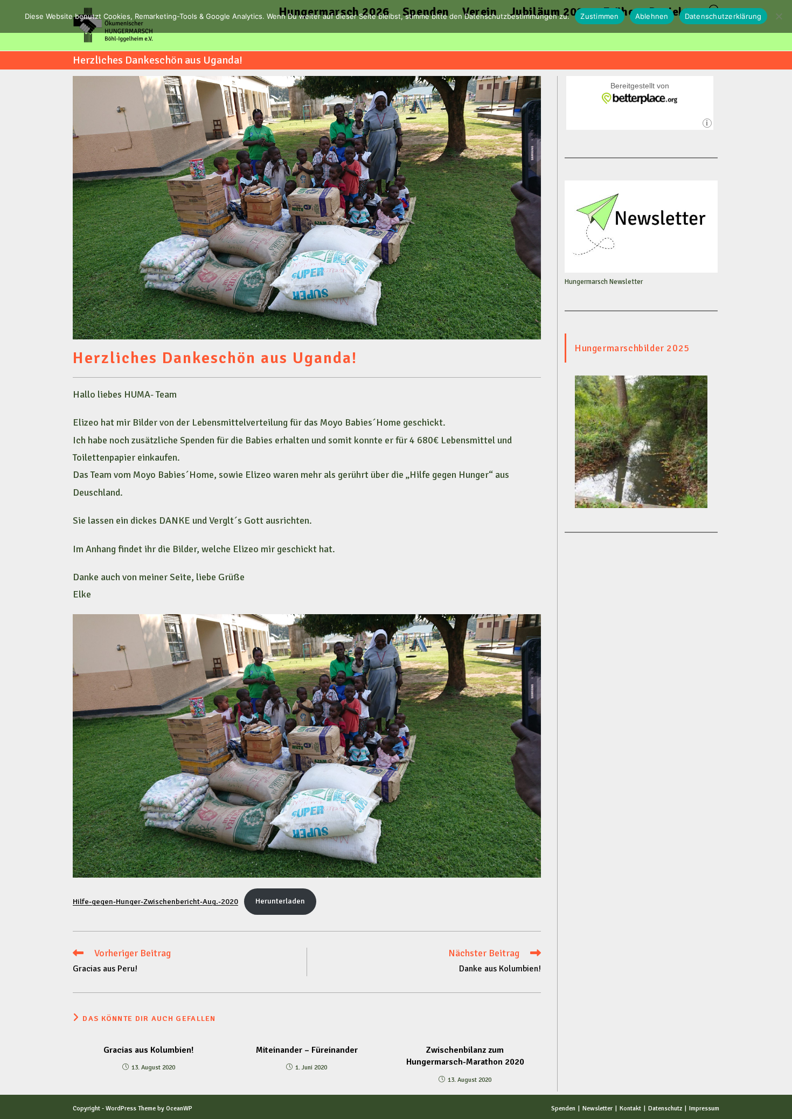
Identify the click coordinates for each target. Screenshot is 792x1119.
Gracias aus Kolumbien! (148, 1050)
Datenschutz (665, 1108)
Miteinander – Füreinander (307, 1050)
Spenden (563, 1108)
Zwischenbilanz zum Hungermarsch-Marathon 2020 (465, 1056)
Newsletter (597, 1108)
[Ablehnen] (778, 16)
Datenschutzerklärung (723, 16)
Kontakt (630, 1108)
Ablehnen (652, 16)
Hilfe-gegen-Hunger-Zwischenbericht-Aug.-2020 (155, 901)
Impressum (704, 1108)
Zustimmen (599, 16)
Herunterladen (280, 901)
